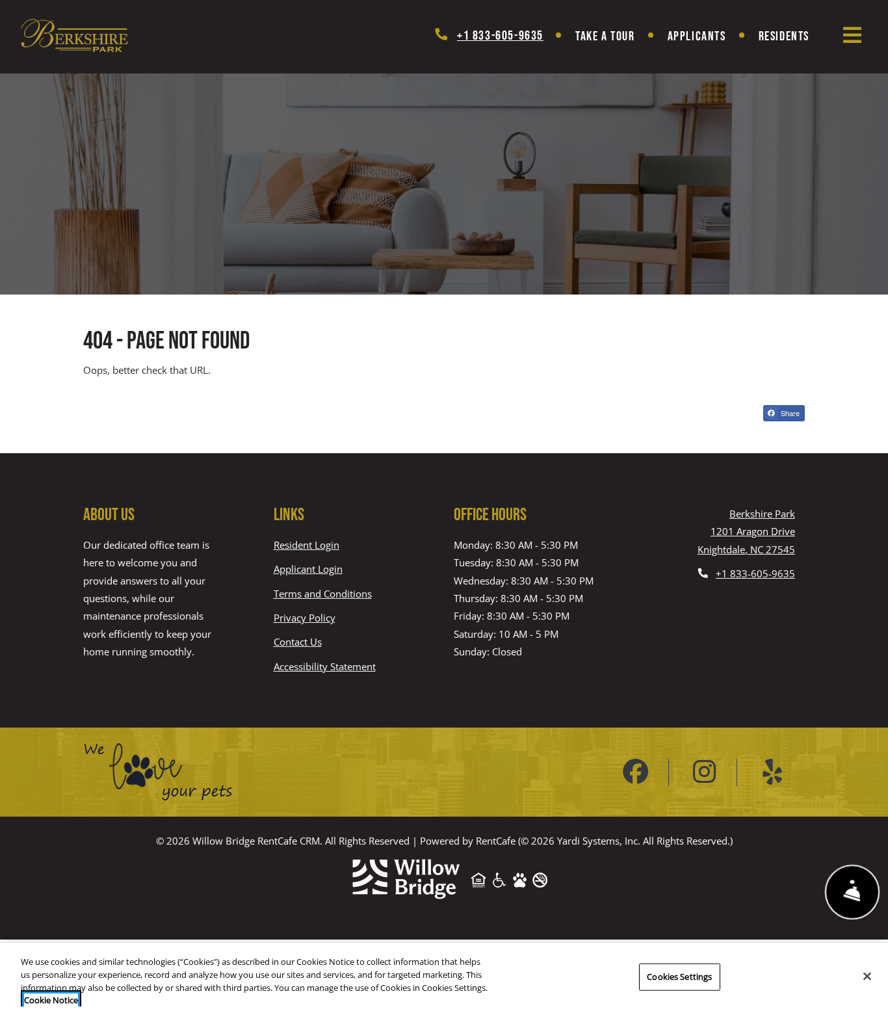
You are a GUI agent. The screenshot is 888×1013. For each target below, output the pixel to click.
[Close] (867, 976)
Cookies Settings (679, 976)
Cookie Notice (51, 999)
